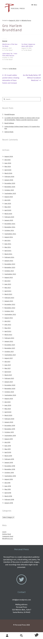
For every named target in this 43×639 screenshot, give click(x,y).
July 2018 (7, 483)
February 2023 (9, 298)
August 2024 (8, 237)
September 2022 (10, 314)
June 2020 (7, 405)
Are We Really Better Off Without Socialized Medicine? (32, 77)
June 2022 (7, 325)
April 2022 (7, 331)
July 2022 (7, 321)
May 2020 (7, 409)
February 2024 (9, 257)
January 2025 (8, 220)
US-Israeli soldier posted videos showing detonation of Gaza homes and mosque (10, 79)
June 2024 (7, 244)
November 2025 (9, 187)
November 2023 (9, 267)
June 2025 (7, 203)
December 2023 (9, 264)
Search (21, 635)
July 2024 (7, 240)
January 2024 (8, 261)
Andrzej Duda (8, 132)
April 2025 (7, 210)
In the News (12, 68)
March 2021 (8, 375)
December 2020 (9, 385)
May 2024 (7, 247)
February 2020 (9, 419)
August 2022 (8, 318)
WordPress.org (7, 538)
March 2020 (8, 415)
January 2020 (8, 422)
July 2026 (7, 160)
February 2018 (9, 499)
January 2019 (8, 462)
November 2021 (9, 348)
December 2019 (9, 425)
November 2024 (9, 227)
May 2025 (7, 207)
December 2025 (9, 183)
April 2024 (7, 251)
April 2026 (7, 170)
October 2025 (9, 190)
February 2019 (9, 459)
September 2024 (10, 234)
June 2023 (7, 284)
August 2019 (8, 439)
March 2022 (8, 335)
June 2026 (7, 163)
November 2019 (9, 429)
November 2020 (9, 388)
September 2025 (10, 193)
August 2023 (8, 277)
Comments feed (7, 536)
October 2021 (9, 351)
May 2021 (7, 368)
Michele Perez (26, 20)
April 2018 (7, 493)
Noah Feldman (9, 123)
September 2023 (10, 274)
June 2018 (7, 486)
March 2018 (8, 496)
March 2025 (8, 214)
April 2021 (7, 372)
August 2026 (8, 156)
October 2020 (9, 392)
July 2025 (7, 200)
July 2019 (7, 442)
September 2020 (10, 395)
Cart (33, 634)
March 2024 (8, 254)
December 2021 (9, 345)
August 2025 (8, 197)
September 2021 (10, 355)
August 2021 (8, 358)
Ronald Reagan (9, 114)
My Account (7, 635)
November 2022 (9, 308)
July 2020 (7, 402)
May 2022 (7, 328)
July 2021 (7, 362)
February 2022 (9, 338)
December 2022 (9, 304)
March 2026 (8, 173)
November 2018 (9, 469)
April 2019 (7, 452)
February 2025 (9, 217)
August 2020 (8, 398)
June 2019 (7, 446)
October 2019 (9, 432)
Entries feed (6, 534)
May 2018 (7, 489)
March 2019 (8, 456)
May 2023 (7, 288)
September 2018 (10, 476)
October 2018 (9, 472)
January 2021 (8, 382)
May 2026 (7, 166)
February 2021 (9, 378)
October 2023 (9, 271)
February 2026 (9, 176)
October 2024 (9, 230)
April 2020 (7, 412)
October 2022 (9, 311)
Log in (4, 532)
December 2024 (9, 224)
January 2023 (8, 301)
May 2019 (7, 449)
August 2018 (8, 479)
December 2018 (9, 466)
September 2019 (10, 435)
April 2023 (7, 291)
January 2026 (8, 180)
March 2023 (8, 294)
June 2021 (7, 365)
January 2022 (8, 341)
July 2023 (7, 281)
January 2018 (8, 503)
